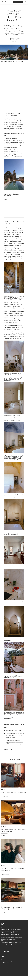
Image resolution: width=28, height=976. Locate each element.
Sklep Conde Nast (5, 968)
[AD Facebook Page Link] (1, 951)
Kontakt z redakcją (5, 962)
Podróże (3, 826)
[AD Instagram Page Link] (7, 951)
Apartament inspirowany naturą (14, 730)
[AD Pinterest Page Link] (4, 951)
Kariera (13, 968)
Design (3, 865)
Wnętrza (3, 789)
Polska (5, 972)
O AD (2, 959)
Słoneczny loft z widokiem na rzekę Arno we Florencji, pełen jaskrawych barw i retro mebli (15, 735)
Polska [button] (9, 1)
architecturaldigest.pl (5, 929)
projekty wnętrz (9, 749)
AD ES (22, 724)
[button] (26, 974)
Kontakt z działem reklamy (6, 961)
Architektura (5, 904)
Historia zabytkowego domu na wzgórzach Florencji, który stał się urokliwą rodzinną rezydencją (14, 742)
